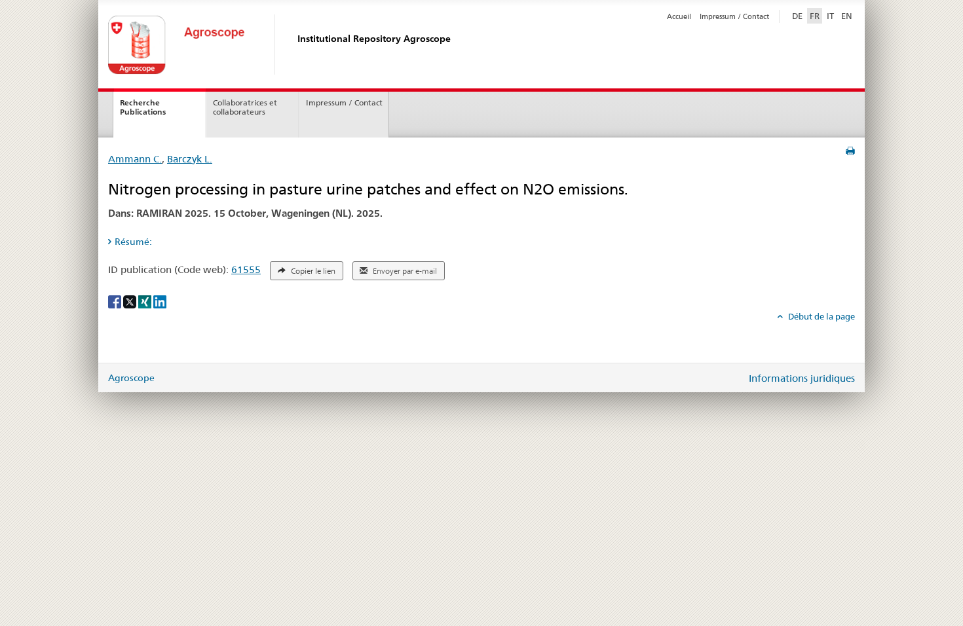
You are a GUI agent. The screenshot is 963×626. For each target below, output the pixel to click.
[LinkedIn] (159, 300)
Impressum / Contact (734, 16)
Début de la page (820, 316)
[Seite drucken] (850, 151)
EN (846, 15)
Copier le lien (312, 271)
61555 (246, 269)
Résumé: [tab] (133, 241)
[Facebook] (115, 300)
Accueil (679, 16)
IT (830, 15)
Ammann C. (135, 159)
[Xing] (145, 300)
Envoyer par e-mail (404, 271)
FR (815, 15)
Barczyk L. (189, 159)
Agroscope (131, 378)
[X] (130, 300)
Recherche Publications (143, 107)
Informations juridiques (802, 378)
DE (798, 15)
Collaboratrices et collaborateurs (245, 107)
